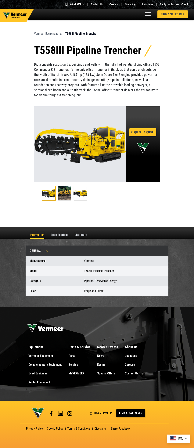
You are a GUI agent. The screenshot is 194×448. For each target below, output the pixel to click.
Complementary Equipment (45, 364)
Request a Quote (143, 132)
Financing (130, 4)
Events (101, 364)
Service (73, 364)
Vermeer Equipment (46, 33)
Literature (81, 235)
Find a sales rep (130, 413)
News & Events (107, 347)
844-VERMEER (76, 4)
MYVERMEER (76, 373)
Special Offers (106, 373)
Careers (113, 4)
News (100, 356)
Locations (147, 4)
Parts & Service (80, 347)
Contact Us (97, 4)
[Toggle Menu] (148, 14)
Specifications (59, 235)
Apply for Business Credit (174, 4)
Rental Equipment (39, 382)
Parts (72, 356)
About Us (131, 347)
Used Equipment (38, 373)
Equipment (35, 347)
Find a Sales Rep (172, 14)
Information (37, 235)
